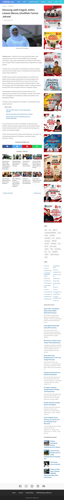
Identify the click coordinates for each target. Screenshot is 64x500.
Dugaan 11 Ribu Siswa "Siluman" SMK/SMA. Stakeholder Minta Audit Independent (52, 473)
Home (18, 1)
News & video (53, 246)
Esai (56, 1)
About (14, 492)
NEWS (46, 246)
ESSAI (46, 235)
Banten (43, 1)
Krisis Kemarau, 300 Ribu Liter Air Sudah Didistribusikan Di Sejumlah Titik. (52, 454)
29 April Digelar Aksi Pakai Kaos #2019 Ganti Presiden (16, 164)
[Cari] (61, 2)
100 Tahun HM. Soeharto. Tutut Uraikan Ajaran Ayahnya (18, 110)
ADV (46, 230)
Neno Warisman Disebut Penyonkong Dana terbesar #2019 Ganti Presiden (16, 182)
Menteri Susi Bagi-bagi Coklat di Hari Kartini (37, 180)
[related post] (7, 156)
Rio (49, 251)
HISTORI (58, 238)
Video (46, 257)
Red (46, 251)
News (24, 1)
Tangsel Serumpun (54, 254)
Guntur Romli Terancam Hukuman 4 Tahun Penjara (26, 164)
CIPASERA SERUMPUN (50, 232)
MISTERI (47, 243)
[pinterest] (27, 146)
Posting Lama (37, 193)
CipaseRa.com (35, 497)
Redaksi (6, 5)
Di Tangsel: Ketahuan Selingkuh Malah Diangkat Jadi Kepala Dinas (51, 389)
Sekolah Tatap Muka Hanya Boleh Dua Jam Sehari (19, 114)
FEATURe (52, 235)
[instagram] (26, 487)
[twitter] (17, 146)
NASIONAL (53, 243)
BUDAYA (55, 230)
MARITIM (54, 241)
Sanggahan (54, 251)
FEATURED (47, 238)
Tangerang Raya (33, 1)
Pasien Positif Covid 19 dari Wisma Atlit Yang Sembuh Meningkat (18, 117)
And (50, 230)
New (59, 243)
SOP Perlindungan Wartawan (44, 492)
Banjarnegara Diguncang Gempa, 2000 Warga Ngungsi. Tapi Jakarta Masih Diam (6, 165)
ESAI (59, 232)
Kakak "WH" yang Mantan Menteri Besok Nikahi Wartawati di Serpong (51, 310)
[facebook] (7, 146)
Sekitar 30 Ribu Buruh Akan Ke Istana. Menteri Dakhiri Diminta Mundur (37, 164)
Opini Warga (57, 249)
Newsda (46, 249)
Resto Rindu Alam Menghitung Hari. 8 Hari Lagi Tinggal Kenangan (52, 357)
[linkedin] (37, 487)
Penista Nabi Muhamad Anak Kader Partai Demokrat (6, 181)
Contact (21, 492)
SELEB (46, 254)
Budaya (50, 1)
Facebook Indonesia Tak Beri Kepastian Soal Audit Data (27, 181)
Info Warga (47, 241)
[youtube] (43, 487)
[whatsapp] (37, 146)
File (53, 238)
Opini (51, 249)
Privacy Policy (29, 492)
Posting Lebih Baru (8, 193)
